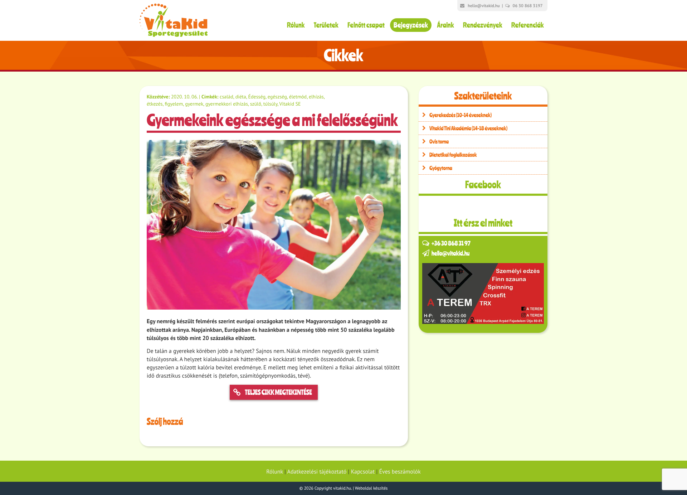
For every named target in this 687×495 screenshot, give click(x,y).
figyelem (174, 104)
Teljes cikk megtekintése (278, 392)
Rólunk (296, 25)
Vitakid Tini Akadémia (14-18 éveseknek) (468, 128)
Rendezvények (482, 25)
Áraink (445, 25)
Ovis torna (439, 141)
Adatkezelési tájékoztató (317, 471)
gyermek (194, 104)
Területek (326, 25)
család (226, 96)
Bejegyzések (411, 25)
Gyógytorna (440, 168)
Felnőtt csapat (366, 25)
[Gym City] (483, 293)
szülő (255, 104)
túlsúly (270, 104)
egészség (277, 96)
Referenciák (527, 25)
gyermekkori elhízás (226, 104)
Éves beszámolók (400, 471)
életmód (298, 96)
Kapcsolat (363, 471)
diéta (240, 96)
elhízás (316, 96)
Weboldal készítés (371, 488)
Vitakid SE (290, 104)
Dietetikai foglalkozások (453, 154)
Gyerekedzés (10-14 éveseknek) (460, 115)
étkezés (154, 104)
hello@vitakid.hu (484, 6)
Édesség (256, 96)
